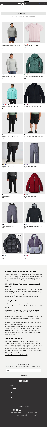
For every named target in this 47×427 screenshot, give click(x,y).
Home (2, 9)
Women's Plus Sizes (18, 9)
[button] (44, 3)
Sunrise (27, 44)
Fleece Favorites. (21, 1)
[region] (23, 1)
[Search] (34, 3)
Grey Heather (2, 44)
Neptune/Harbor (27, 194)
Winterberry (10, 104)
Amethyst (27, 164)
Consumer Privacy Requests (19, 414)
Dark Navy (5, 164)
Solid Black (3, 224)
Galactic (3, 104)
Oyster (27, 74)
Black (8, 104)
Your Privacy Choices (35, 414)
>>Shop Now (26, 1)
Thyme (5, 255)
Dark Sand (3, 164)
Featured (11, 9)
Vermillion (24, 194)
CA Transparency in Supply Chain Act (24, 415)
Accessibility (30, 412)
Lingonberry (5, 104)
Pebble (2, 74)
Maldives (2, 104)
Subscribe (23, 375)
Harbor (6, 104)
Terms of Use (11, 413)
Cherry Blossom (24, 44)
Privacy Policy (15, 413)
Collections (7, 9)
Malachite (24, 74)
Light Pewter (6, 164)
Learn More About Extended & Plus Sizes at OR (16, 355)
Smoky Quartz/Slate (24, 255)
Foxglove (27, 255)
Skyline (3, 74)
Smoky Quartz (24, 164)
